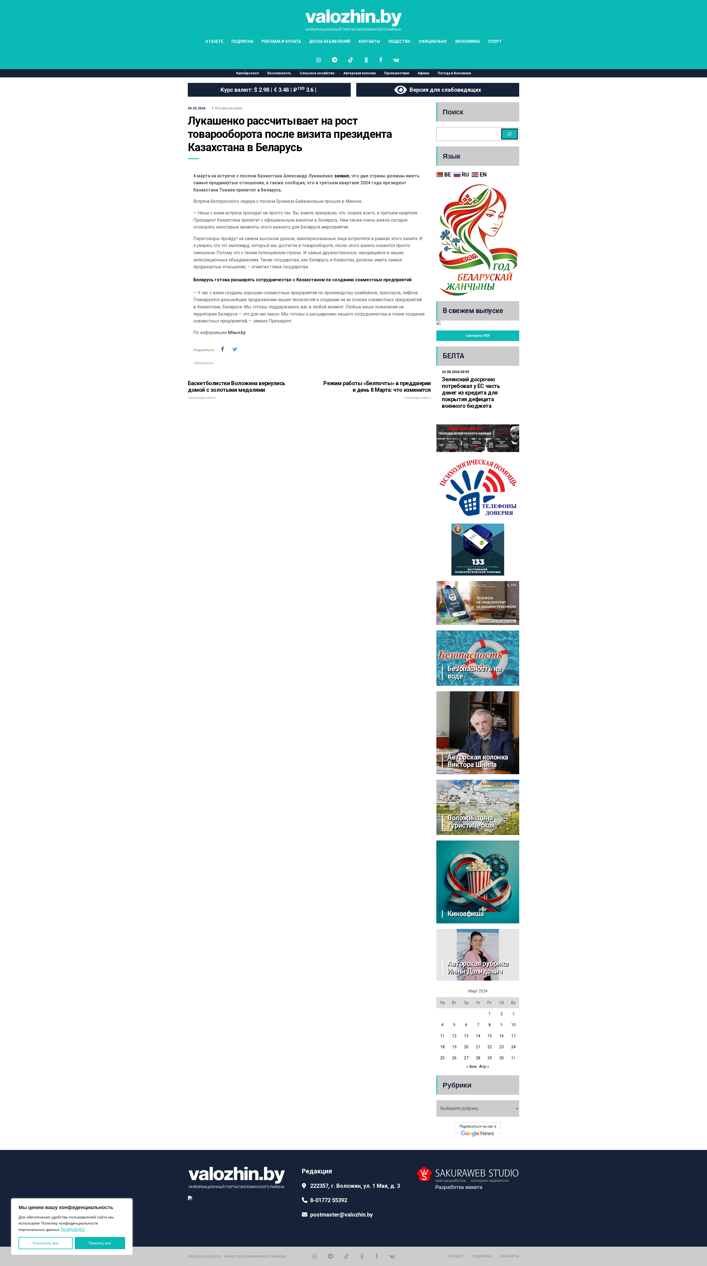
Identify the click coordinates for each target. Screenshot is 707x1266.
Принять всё (100, 1243)
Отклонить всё (46, 1243)
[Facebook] (376, 1256)
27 (466, 1058)
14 (478, 1036)
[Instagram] (314, 1256)
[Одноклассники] (362, 1256)
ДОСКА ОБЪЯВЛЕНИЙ (329, 41)
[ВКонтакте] (392, 1256)
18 (442, 1047)
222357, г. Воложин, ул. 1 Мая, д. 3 (355, 1186)
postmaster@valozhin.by (341, 1214)
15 (489, 1036)
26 (454, 1058)
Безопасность (279, 73)
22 (489, 1047)
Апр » (484, 1066)
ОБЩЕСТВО (399, 41)
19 (454, 1047)
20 (466, 1047)
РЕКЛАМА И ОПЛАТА (281, 41)
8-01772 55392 (328, 1200)
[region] (72, 1226)
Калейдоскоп (247, 73)
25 (442, 1058)
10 (513, 1025)
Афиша (423, 73)
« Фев (471, 1066)
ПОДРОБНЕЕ (73, 1229)
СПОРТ (495, 41)
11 (442, 1036)
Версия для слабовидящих (444, 89)
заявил (341, 175)
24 (513, 1047)
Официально (203, 363)
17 (513, 1036)
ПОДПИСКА (242, 41)
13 (466, 1036)
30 (501, 1058)
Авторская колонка (359, 73)
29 (489, 1058)
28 (478, 1058)
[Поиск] (509, 134)
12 (454, 1036)
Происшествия (396, 73)
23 (501, 1047)
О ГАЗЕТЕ (214, 41)
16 (501, 1036)
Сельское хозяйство (317, 73)
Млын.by (236, 332)
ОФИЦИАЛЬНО (433, 41)
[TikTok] (346, 1256)
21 (478, 1047)
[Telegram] (330, 1256)
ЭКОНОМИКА (467, 41)
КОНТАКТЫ (369, 41)
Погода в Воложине (454, 73)
